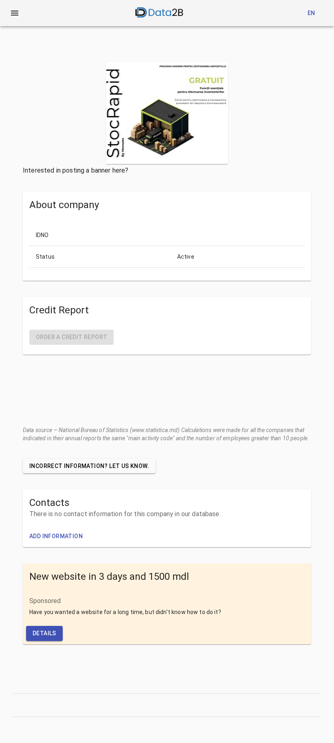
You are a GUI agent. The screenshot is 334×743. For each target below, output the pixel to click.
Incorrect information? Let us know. (89, 466)
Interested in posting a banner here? (75, 170)
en (311, 13)
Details (44, 633)
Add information (56, 536)
